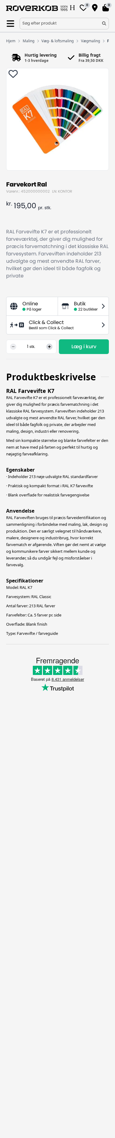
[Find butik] (95, 8)
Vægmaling (90, 41)
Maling (28, 41)
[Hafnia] (72, 8)
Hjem (10, 41)
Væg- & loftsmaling (57, 41)
